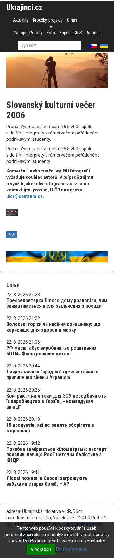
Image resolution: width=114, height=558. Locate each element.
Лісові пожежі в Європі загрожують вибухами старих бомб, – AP (46, 481)
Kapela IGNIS (71, 32)
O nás (72, 20)
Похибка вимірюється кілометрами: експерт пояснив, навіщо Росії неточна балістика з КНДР (56, 454)
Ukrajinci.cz (24, 7)
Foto (51, 32)
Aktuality (20, 20)
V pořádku (41, 549)
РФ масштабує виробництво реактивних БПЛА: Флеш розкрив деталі (51, 351)
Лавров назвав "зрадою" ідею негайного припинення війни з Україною (52, 374)
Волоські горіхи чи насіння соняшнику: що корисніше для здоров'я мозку (53, 327)
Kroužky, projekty (48, 20)
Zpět (11, 235)
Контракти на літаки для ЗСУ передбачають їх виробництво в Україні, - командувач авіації (56, 401)
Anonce (93, 32)
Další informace (71, 549)
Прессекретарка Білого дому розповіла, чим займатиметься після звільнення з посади (56, 303)
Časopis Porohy (28, 32)
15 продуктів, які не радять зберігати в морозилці (50, 428)
